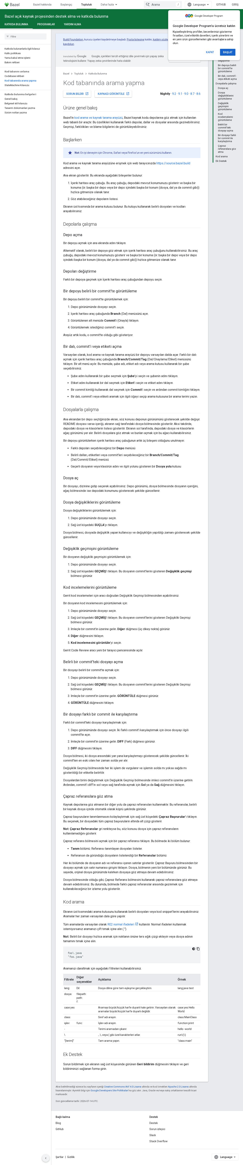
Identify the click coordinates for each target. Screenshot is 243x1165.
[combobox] (163, 4)
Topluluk (86, 4)
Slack (152, 1135)
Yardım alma (72, 24)
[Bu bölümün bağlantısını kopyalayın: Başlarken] (85, 140)
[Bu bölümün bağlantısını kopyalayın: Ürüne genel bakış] (101, 108)
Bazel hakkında (42, 4)
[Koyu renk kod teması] (193, 949)
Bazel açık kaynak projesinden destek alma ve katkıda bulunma (56, 16)
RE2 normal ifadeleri (120, 924)
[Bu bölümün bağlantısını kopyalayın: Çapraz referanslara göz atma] (116, 796)
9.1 (180, 94)
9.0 (186, 94)
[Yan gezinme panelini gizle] (46, 1158)
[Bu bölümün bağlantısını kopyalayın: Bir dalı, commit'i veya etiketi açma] (125, 347)
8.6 (198, 94)
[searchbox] (26, 36)
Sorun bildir (77, 93)
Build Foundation (73, 39)
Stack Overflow (158, 1141)
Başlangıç (66, 4)
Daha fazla (107, 4)
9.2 (174, 94)
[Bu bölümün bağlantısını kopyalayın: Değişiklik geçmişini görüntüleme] (122, 549)
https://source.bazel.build (173, 163)
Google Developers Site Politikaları (109, 1090)
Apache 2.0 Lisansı (178, 1086)
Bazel (66, 73)
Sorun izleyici (157, 1129)
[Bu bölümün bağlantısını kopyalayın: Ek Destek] (86, 1055)
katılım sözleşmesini (165, 39)
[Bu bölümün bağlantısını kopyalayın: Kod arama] (88, 902)
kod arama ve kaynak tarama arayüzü (98, 117)
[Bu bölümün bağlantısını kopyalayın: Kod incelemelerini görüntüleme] (120, 587)
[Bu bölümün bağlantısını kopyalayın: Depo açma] (86, 235)
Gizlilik (71, 1157)
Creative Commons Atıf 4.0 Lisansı (122, 1086)
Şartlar (60, 1157)
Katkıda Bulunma (16, 24)
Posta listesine (135, 39)
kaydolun (68, 44)
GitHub (221, 4)
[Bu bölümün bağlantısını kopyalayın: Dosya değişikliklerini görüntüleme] (124, 502)
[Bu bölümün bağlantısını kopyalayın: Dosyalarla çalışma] (102, 410)
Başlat (227, 52)
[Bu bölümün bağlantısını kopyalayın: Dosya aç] (82, 478)
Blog (58, 1123)
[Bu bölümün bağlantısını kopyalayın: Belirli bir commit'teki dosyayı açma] (126, 662)
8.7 (192, 94)
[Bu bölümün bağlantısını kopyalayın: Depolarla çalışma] (100, 224)
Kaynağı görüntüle (113, 93)
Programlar (46, 24)
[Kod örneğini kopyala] (198, 949)
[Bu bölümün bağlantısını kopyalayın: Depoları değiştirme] (100, 271)
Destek (153, 1123)
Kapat (210, 52)
